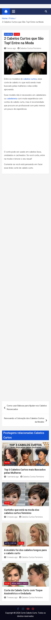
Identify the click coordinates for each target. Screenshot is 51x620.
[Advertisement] (25, 131)
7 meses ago (12, 597)
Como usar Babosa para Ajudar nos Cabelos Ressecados (27, 407)
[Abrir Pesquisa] (46, 11)
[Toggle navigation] (13, 11)
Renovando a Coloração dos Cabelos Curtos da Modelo (24, 420)
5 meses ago (12, 517)
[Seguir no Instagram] (23, 608)
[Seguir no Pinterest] (33, 608)
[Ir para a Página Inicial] (6, 11)
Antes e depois (11, 543)
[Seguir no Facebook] (18, 608)
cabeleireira (12, 98)
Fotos (16, 34)
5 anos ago (11, 48)
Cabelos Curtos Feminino (30, 48)
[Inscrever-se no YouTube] (28, 608)
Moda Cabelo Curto (20, 583)
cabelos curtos (30, 79)
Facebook (8, 34)
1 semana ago (13, 477)
